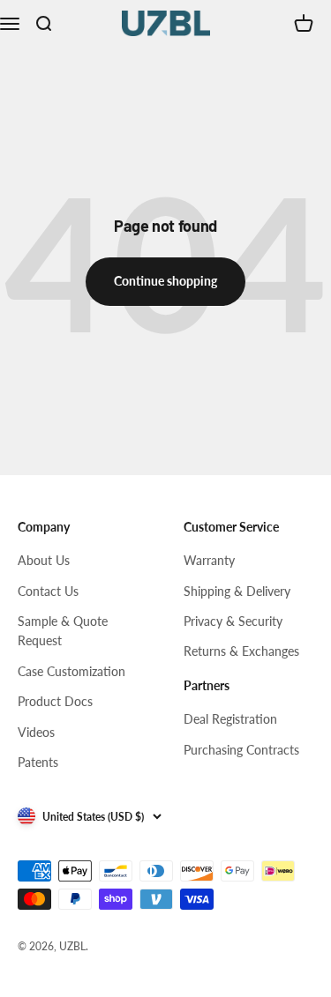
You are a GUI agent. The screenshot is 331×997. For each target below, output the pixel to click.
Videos (36, 732)
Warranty (209, 560)
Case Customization (71, 671)
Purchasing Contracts (241, 749)
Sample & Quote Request (63, 631)
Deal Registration (230, 718)
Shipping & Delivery (237, 591)
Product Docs (55, 701)
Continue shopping (165, 280)
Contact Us (48, 591)
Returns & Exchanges (241, 651)
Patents (38, 762)
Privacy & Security (233, 621)
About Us (44, 560)
